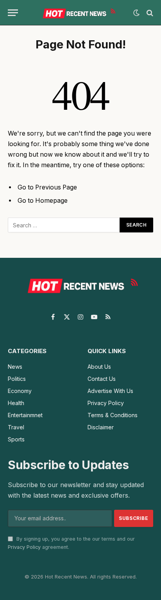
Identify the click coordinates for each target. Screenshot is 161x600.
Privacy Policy (24, 547)
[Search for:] (64, 225)
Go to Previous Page (47, 187)
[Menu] (13, 12)
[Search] (149, 12)
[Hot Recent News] (77, 12)
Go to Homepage (43, 200)
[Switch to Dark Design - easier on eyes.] (136, 12)
